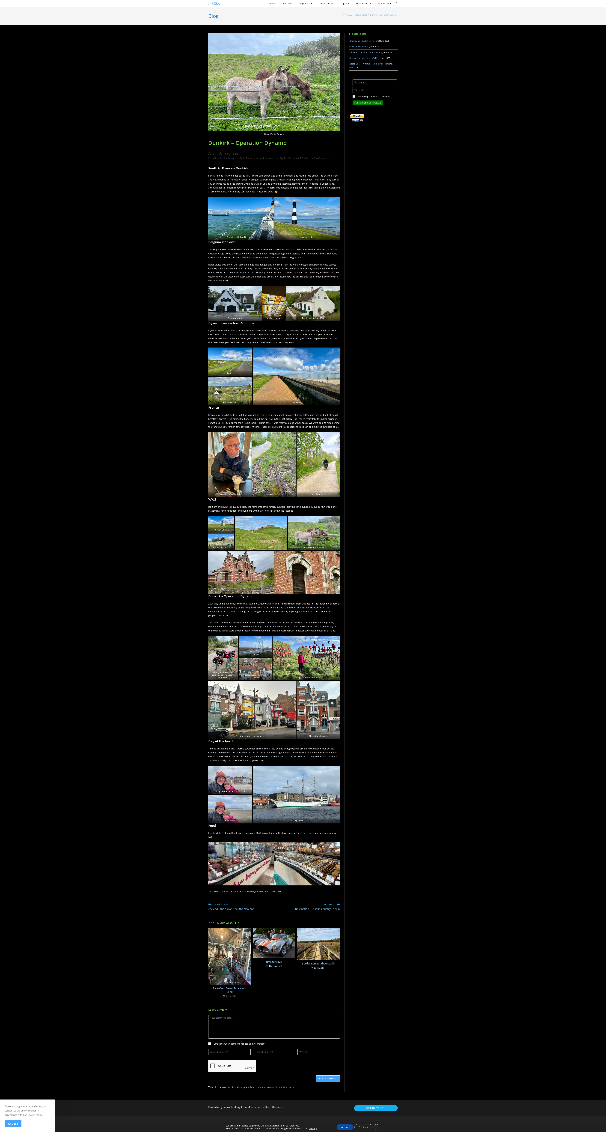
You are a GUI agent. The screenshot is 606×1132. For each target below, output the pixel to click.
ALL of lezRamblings (224, 158)
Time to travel (274, 962)
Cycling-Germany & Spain (294, 158)
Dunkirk (259, 891)
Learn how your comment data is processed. (273, 1087)
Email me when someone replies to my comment (239, 1043)
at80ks (214, 3)
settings (313, 1128)
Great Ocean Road (357, 46)
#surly (243, 891)
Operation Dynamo (273, 891)
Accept (344, 1127)
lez (214, 154)
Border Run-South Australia (318, 963)
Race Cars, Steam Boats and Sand (229, 990)
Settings (363, 1127)
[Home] (344, 14)
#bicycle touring (222, 891)
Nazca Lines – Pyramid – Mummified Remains (370, 63)
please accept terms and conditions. (373, 96)
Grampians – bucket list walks (363, 40)
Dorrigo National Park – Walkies (364, 58)
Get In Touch (376, 1108)
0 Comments (323, 158)
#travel (250, 891)
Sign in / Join (384, 3)
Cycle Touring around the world (257, 158)
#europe (235, 891)
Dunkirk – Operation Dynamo (384, 14)
